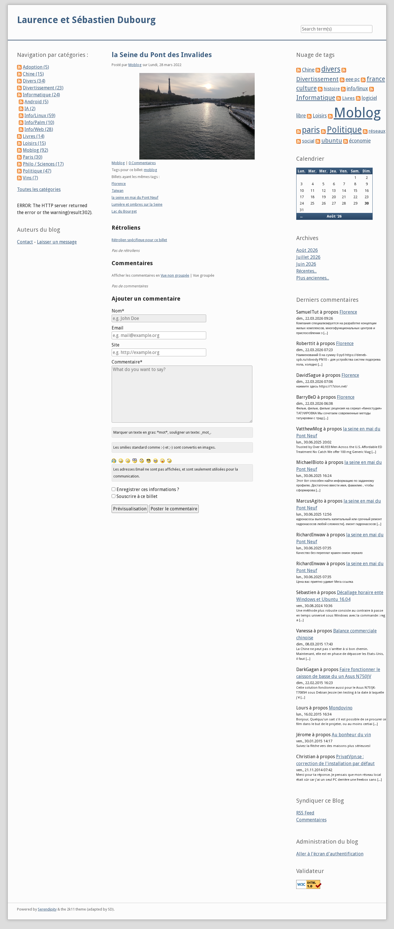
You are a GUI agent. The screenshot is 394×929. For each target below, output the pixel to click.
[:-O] (134, 460)
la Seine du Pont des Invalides (162, 55)
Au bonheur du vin (351, 734)
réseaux (377, 131)
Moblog (135, 65)
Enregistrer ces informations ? (148, 489)
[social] (298, 141)
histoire (332, 88)
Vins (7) (30, 178)
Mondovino (340, 708)
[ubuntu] (318, 141)
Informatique (315, 97)
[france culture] (363, 79)
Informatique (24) (41, 95)
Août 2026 (307, 250)
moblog (150, 170)
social (308, 141)
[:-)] (121, 460)
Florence (119, 183)
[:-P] (162, 460)
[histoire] (320, 88)
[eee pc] (342, 79)
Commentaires (311, 820)
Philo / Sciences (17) (43, 164)
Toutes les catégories (39, 189)
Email (117, 328)
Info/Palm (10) (39, 122)
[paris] (298, 131)
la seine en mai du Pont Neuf (135, 197)
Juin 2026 (306, 264)
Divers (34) (34, 81)
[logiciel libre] (358, 98)
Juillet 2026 (308, 257)
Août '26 (334, 216)
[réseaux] (365, 131)
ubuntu (331, 140)
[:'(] (114, 460)
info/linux (357, 88)
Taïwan (117, 190)
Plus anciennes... (312, 278)
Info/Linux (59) (40, 115)
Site (115, 345)
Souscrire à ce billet (137, 496)
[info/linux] (343, 88)
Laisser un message (57, 242)
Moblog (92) (35, 150)
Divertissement (317, 79)
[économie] (345, 141)
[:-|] (127, 460)
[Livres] (338, 98)
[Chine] (298, 70)
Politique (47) (37, 171)
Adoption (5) (36, 67)
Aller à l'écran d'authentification (329, 854)
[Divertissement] (344, 70)
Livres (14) (33, 136)
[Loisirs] (309, 116)
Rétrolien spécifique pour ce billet (139, 240)
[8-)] (148, 460)
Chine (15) (33, 74)
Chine (308, 70)
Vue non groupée (175, 275)
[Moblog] (330, 116)
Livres (348, 98)
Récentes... (306, 271)
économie (360, 141)
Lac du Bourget (124, 211)
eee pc (353, 79)
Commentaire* (127, 362)
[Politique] (323, 131)
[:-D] (155, 460)
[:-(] (141, 460)
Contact (25, 242)
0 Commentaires (142, 163)
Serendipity (47, 909)
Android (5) (36, 101)
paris (311, 130)
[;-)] (169, 460)
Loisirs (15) (34, 143)
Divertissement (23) (43, 88)
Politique (344, 130)
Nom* (118, 311)
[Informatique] (371, 88)
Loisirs (320, 116)
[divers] (318, 70)
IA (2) (30, 108)
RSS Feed (305, 813)
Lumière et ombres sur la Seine (137, 204)
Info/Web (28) (39, 129)
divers (330, 69)
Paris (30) (32, 157)
